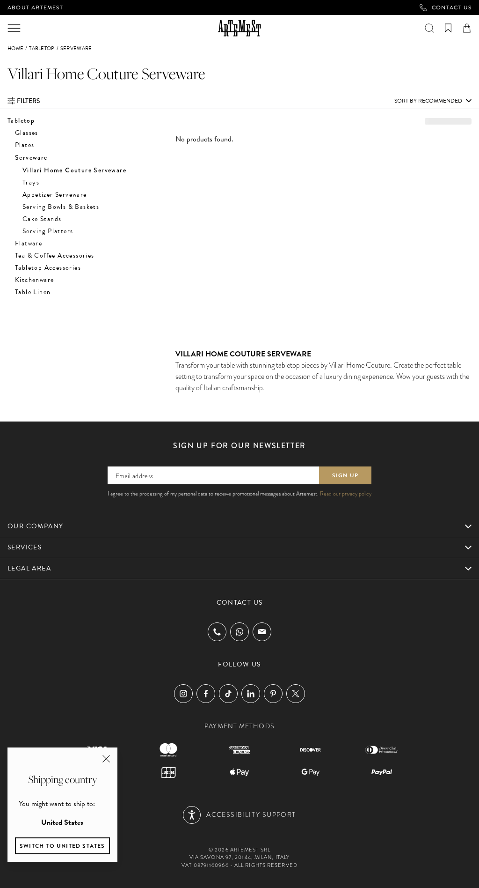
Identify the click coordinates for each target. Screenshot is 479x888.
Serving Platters (47, 231)
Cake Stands (41, 219)
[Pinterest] (273, 694)
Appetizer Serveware (54, 195)
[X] (296, 694)
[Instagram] (183, 694)
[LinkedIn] (251, 694)
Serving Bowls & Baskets (60, 207)
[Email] (262, 631)
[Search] (429, 28)
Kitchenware (34, 280)
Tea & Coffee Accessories (54, 255)
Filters (28, 100)
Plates (24, 145)
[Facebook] (206, 694)
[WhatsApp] (239, 632)
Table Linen (33, 292)
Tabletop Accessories (48, 268)
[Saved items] (448, 28)
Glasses (26, 133)
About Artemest (35, 7)
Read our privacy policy (345, 493)
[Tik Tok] (228, 694)
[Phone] (217, 632)
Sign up (345, 475)
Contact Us (452, 7)
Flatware (28, 243)
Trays (30, 182)
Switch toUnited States (62, 846)
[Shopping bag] (466, 28)
